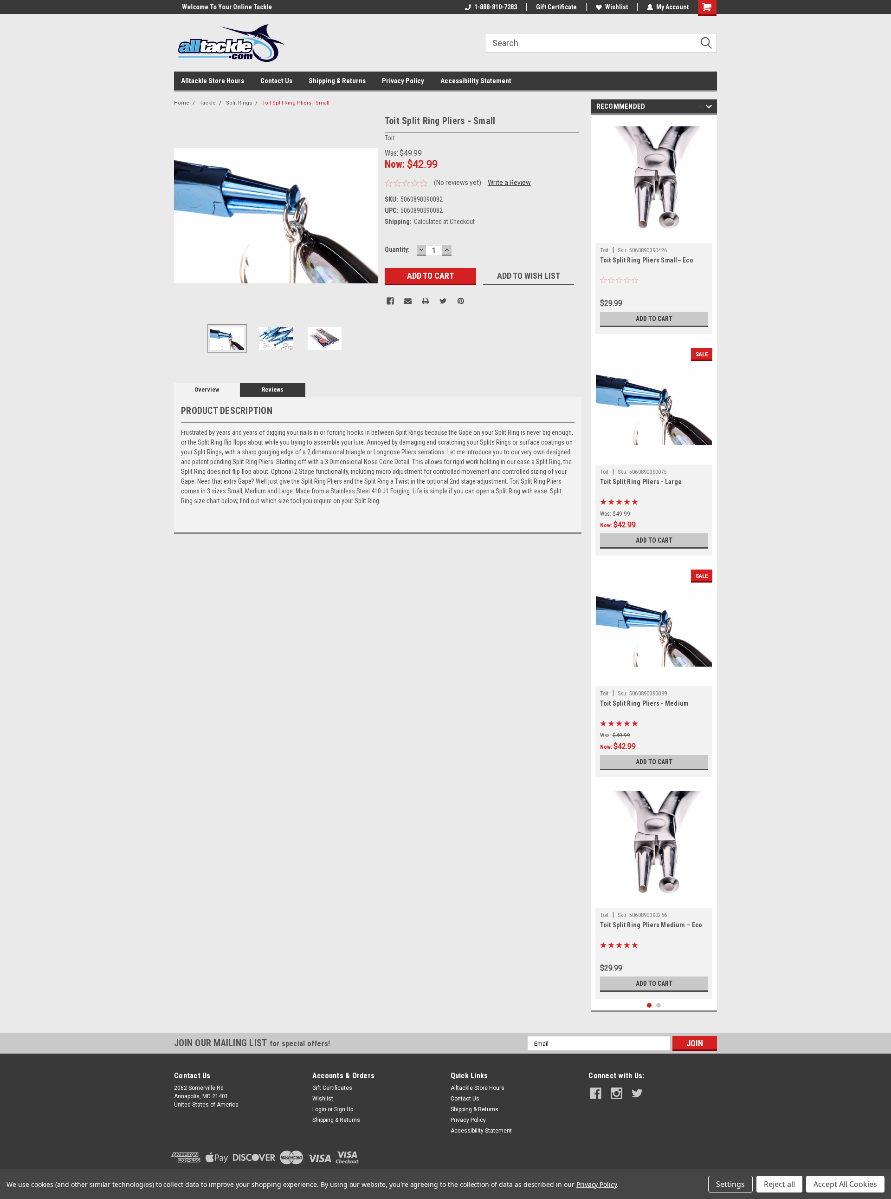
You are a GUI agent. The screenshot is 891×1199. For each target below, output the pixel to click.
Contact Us (276, 81)
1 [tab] (649, 1005)
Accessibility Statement (475, 81)
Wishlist (616, 7)
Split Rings (239, 103)
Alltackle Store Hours (212, 81)
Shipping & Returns (337, 81)
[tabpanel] (654, 226)
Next (368, 215)
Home (181, 103)
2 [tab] (658, 1005)
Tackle (208, 103)
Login (319, 1109)
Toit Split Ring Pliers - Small (295, 103)
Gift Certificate (556, 7)
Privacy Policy (403, 81)
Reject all (779, 1184)
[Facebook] (390, 301)
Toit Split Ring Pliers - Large (641, 481)
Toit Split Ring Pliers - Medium (644, 703)
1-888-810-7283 (495, 7)
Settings (730, 1184)
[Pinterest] (461, 301)
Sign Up (343, 1109)
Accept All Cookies (845, 1184)
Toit (604, 250)
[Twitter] (443, 301)
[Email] (408, 301)
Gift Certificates (332, 1088)
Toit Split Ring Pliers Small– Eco (646, 260)
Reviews (273, 389)
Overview (206, 389)
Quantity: (397, 249)
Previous (183, 215)
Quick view (654, 457)
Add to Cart (654, 318)
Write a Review (509, 182)
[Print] (425, 301)
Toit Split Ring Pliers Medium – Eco (651, 925)
